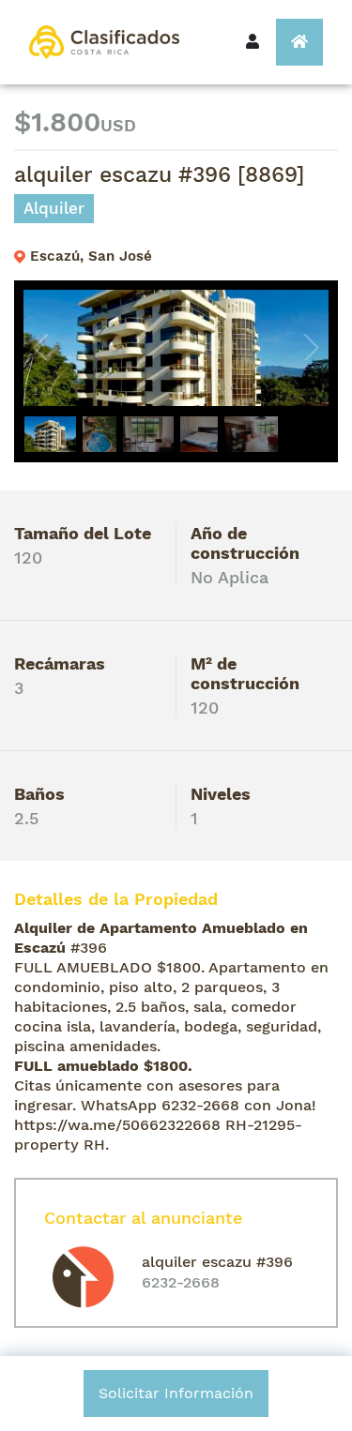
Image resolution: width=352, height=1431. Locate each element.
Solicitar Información (176, 1393)
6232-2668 (181, 1282)
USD (118, 125)
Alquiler (53, 208)
